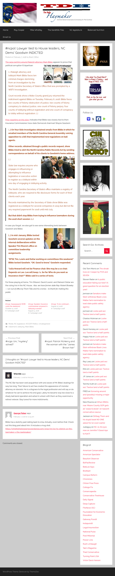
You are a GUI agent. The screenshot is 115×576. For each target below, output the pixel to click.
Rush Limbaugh (90, 544)
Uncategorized (44, 324)
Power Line (88, 540)
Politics (35, 324)
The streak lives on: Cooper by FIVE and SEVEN (96, 271)
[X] (93, 119)
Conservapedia (89, 491)
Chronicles (87, 479)
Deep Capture (89, 504)
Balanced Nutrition (96, 30)
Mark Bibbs (29, 327)
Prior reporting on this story (17, 120)
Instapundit (88, 523)
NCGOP (29, 324)
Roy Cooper (19, 30)
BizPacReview (89, 463)
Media (11, 324)
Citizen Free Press (91, 483)
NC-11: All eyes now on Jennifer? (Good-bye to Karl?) (95, 430)
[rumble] (104, 119)
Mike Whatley (36, 30)
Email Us (7, 37)
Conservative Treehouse (93, 495)
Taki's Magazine (89, 548)
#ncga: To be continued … (60, 304)
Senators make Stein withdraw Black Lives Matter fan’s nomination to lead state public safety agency (94, 300)
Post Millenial (89, 536)
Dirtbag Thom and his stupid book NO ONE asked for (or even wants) (96, 419)
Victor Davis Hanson (92, 560)
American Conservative (93, 450)
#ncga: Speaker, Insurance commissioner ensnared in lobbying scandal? (38, 306)
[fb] (98, 119)
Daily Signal (88, 499)
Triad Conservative (91, 552)
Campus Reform (90, 475)
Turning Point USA (91, 556)
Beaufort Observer (91, 458)
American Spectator (91, 454)
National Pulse (89, 532)
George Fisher (20, 413)
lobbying (21, 327)
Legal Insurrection (91, 527)
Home (5, 30)
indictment (13, 327)
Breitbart (87, 471)
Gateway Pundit (90, 519)
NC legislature (76, 30)
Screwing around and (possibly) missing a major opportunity (96, 394)
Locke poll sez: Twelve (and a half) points (95, 321)
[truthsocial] (89, 119)
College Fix (88, 487)
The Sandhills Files (56, 30)
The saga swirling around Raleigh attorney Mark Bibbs (29, 62)
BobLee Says (88, 467)
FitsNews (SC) (89, 508)
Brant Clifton (34, 57)
